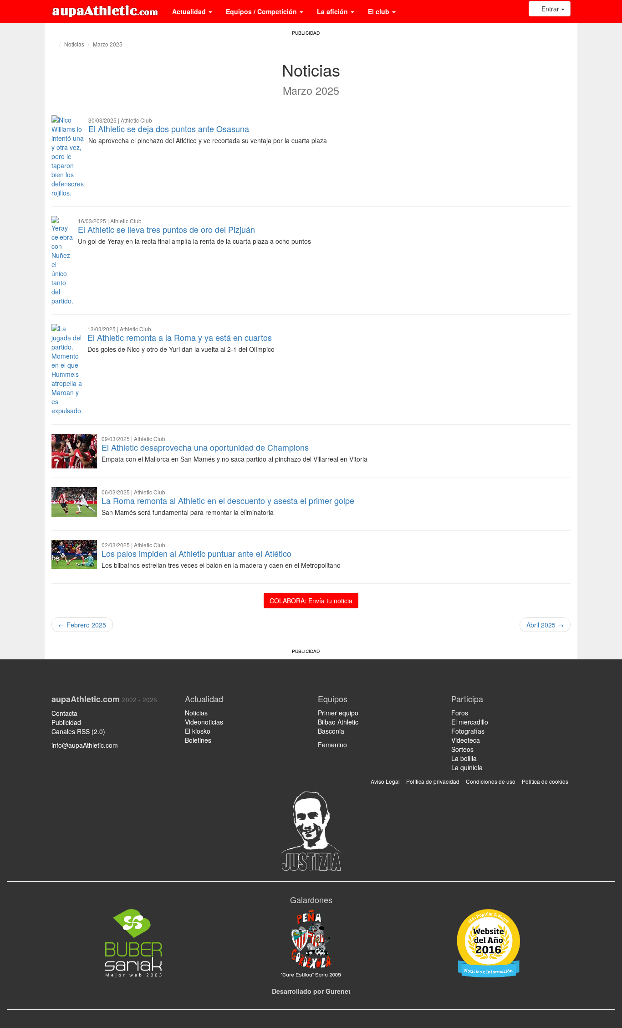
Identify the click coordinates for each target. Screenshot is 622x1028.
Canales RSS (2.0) (79, 731)
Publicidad (66, 722)
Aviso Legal (385, 781)
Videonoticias (204, 721)
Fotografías (467, 730)
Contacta (64, 713)
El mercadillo (469, 721)
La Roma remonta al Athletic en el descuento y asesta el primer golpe (228, 500)
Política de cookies (545, 781)
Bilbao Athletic (338, 721)
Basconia (331, 730)
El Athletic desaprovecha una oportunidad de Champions (205, 447)
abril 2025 (545, 624)
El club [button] (379, 11)
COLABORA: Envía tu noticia (311, 600)
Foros (459, 712)
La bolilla (464, 758)
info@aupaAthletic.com (84, 745)
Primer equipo (338, 712)
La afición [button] (333, 11)
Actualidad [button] (190, 11)
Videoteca (465, 740)
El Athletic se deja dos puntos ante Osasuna (168, 128)
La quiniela (467, 767)
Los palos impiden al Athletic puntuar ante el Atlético (196, 553)
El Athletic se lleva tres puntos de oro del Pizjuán (166, 229)
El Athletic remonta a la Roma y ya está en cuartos (179, 337)
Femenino (332, 744)
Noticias (74, 44)
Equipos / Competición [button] (262, 11)
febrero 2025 (82, 624)
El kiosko (197, 730)
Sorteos (462, 749)
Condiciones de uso (490, 781)
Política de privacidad (432, 781)
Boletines (198, 740)
